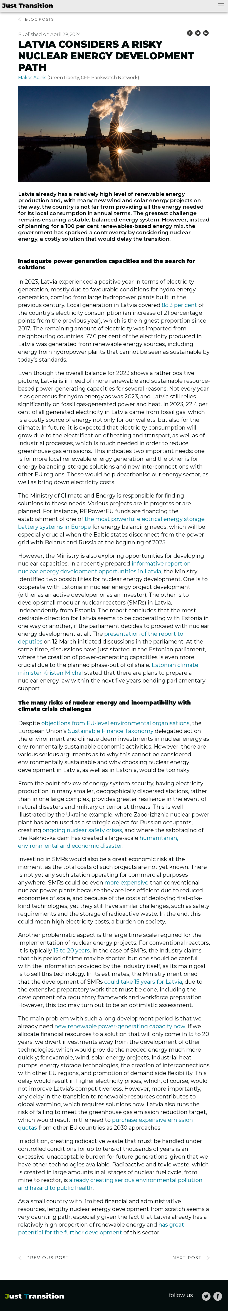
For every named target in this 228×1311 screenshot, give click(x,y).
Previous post (47, 1257)
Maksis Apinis (32, 77)
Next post (187, 1257)
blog (31, 19)
